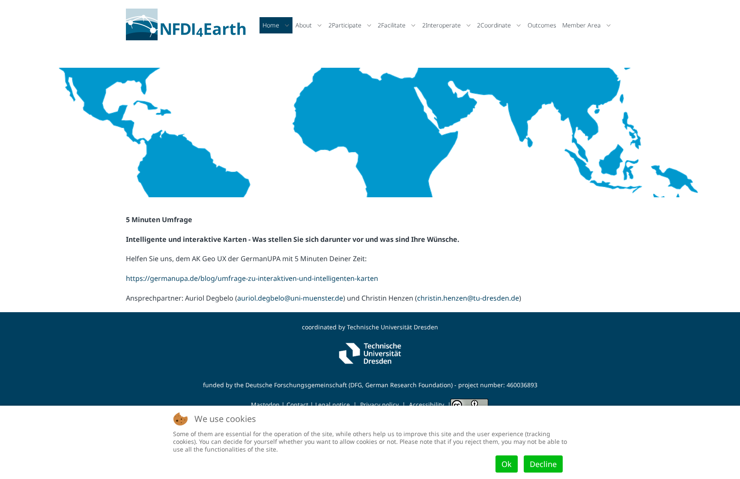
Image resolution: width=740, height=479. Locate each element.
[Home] (188, 24)
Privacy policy (379, 405)
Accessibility (426, 405)
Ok (506, 464)
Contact (297, 405)
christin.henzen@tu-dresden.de (468, 298)
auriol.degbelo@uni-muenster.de (290, 298)
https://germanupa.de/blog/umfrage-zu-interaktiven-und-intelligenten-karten (252, 278)
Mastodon (265, 405)
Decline (543, 464)
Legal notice (332, 405)
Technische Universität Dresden (392, 327)
